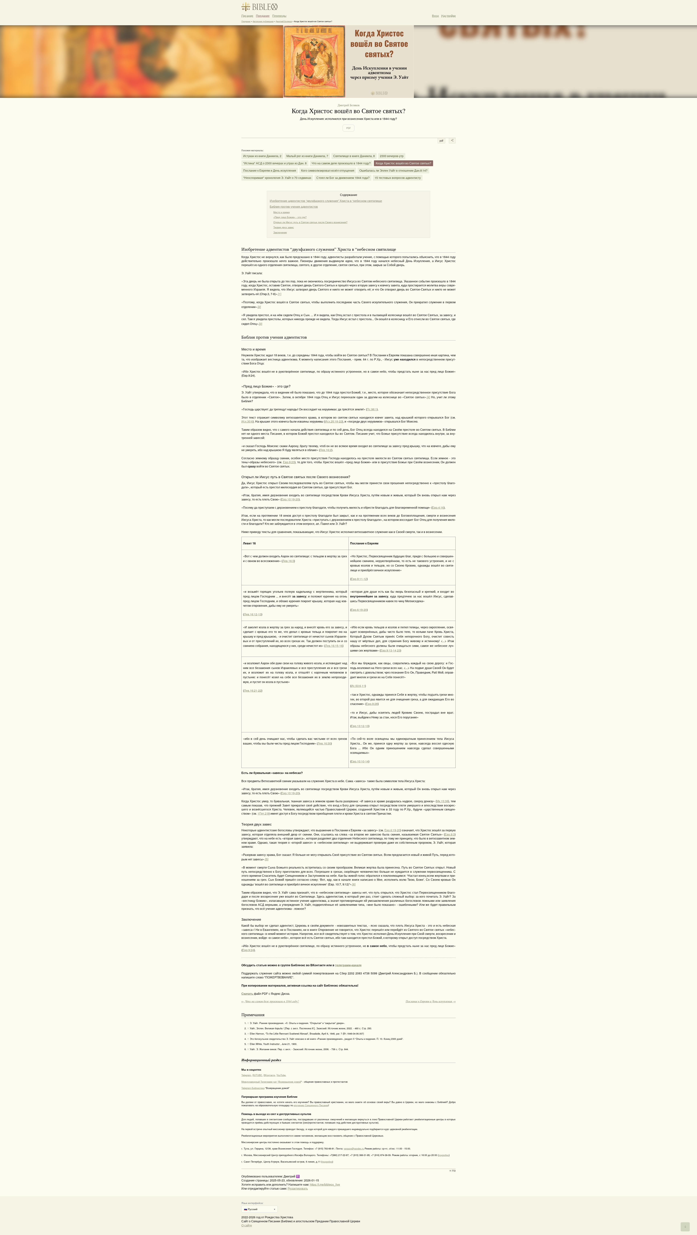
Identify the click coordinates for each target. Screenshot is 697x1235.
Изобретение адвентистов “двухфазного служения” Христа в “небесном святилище (326, 201)
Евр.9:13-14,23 (390, 650)
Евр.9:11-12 (359, 579)
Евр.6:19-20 (359, 610)
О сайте (246, 1225)
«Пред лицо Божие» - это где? (290, 217)
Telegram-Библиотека (252, 1088)
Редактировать (298, 1188)
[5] (266, 859)
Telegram (246, 1075)
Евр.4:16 (438, 507)
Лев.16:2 (325, 450)
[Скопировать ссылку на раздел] (239, 249)
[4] (428, 397)
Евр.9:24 (248, 950)
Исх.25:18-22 (333, 421)
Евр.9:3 (450, 834)
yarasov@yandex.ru (354, 1148)
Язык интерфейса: (252, 1203)
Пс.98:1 (372, 409)
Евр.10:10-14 (359, 761)
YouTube (281, 1075)
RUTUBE (257, 1075)
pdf (441, 140)
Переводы (279, 16)
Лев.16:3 (288, 561)
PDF (348, 127)
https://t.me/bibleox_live (325, 1184)
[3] (260, 324)
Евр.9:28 (372, 704)
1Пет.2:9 (263, 813)
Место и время (281, 212)
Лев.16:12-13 (252, 614)
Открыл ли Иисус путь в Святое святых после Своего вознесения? (310, 222)
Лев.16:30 (324, 743)
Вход (435, 16)
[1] (279, 294)
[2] (259, 307)
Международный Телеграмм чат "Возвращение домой (271, 1081)
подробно (444, 1155)
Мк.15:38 (442, 801)
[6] (353, 884)
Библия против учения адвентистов (294, 206)
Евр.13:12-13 (359, 726)
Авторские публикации (263, 21)
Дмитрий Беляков (284, 21)
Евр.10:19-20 (290, 499)
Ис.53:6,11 (358, 686)
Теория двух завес (283, 227)
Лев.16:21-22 (252, 690)
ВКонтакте (269, 1075)
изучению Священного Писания (311, 1105)
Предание (263, 16)
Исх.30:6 (247, 421)
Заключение (280, 232)
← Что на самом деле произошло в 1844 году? (270, 1001)
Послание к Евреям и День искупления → (431, 1001)
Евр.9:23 (289, 462)
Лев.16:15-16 (334, 646)
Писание (247, 16)
